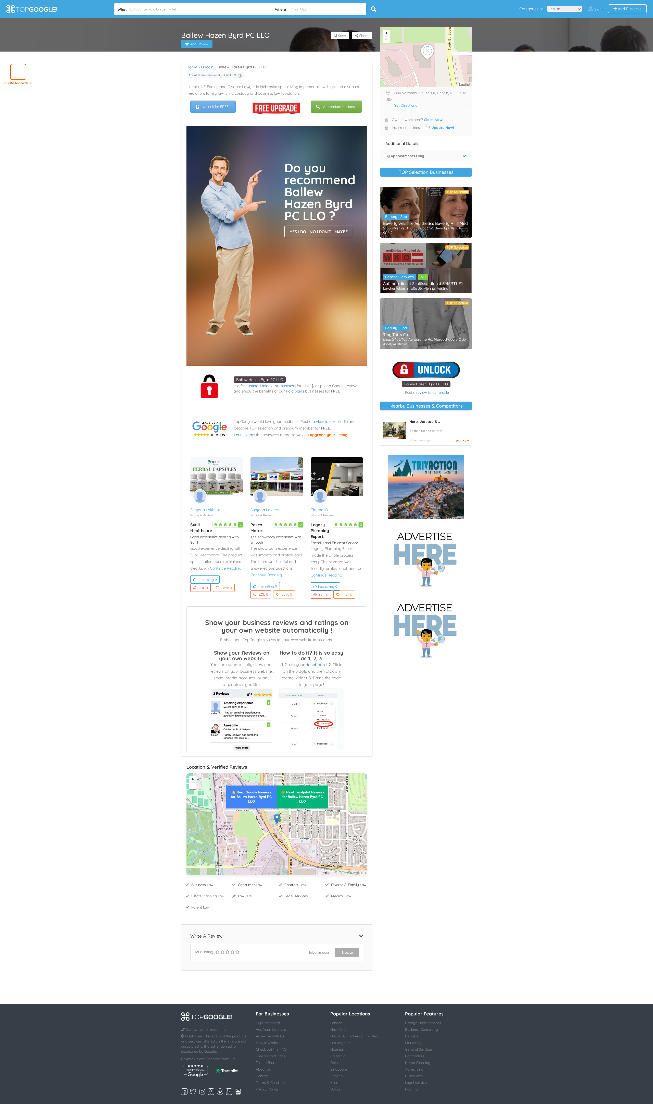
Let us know (244, 434)
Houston (337, 1049)
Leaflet (326, 872)
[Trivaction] (426, 487)
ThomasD (319, 509)
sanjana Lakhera (205, 509)
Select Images (319, 952)
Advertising (414, 1069)
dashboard (316, 664)
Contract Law (295, 884)
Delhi (334, 1062)
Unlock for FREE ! (216, 106)
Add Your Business (271, 1029)
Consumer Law (250, 884)
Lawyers (245, 896)
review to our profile (330, 421)
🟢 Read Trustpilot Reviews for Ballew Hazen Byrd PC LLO (302, 796)
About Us (263, 1069)
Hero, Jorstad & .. (424, 421)
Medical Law (341, 896)
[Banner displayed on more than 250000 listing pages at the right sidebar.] (426, 558)
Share (363, 35)
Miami (335, 1082)
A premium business (340, 106)
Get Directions (405, 105)
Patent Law (200, 907)
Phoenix (336, 1076)
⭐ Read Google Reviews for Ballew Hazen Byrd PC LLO (251, 796)
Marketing (413, 1042)
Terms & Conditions (271, 1082)
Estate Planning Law (207, 896)
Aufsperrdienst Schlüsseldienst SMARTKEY (423, 283)
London (336, 1023)
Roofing (411, 1089)
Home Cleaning (417, 1062)
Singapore (338, 1069)
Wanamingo (422, 440)
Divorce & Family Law (349, 884)
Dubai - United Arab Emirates (354, 1036)
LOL (203, 588)
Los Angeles (340, 1042)
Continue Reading (225, 568)
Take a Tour (265, 1062)
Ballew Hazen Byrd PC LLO (259, 379)
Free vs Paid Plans (270, 1056)
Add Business (629, 8)
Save (341, 35)
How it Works (267, 1042)
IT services (414, 1076)
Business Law (202, 884)
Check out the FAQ (271, 1049)
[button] (18, 72)
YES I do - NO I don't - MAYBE (319, 231)
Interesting (207, 580)
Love (226, 588)
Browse (347, 952)
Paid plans (295, 391)
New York (338, 1029)
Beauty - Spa (396, 216)
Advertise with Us (270, 1036)
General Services (399, 277)
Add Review (199, 44)
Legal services (296, 896)
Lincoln (207, 67)
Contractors (414, 1056)
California (337, 1056)
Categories (528, 8)
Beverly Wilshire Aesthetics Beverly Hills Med (425, 223)
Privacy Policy (267, 1089)
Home (191, 67)
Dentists (412, 1036)
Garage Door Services (423, 1023)
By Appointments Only (404, 156)
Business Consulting (421, 1029)
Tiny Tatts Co (395, 334)
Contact (262, 1076)
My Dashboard (268, 1023)
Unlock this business (278, 385)
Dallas (335, 1089)
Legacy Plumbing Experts (320, 530)
